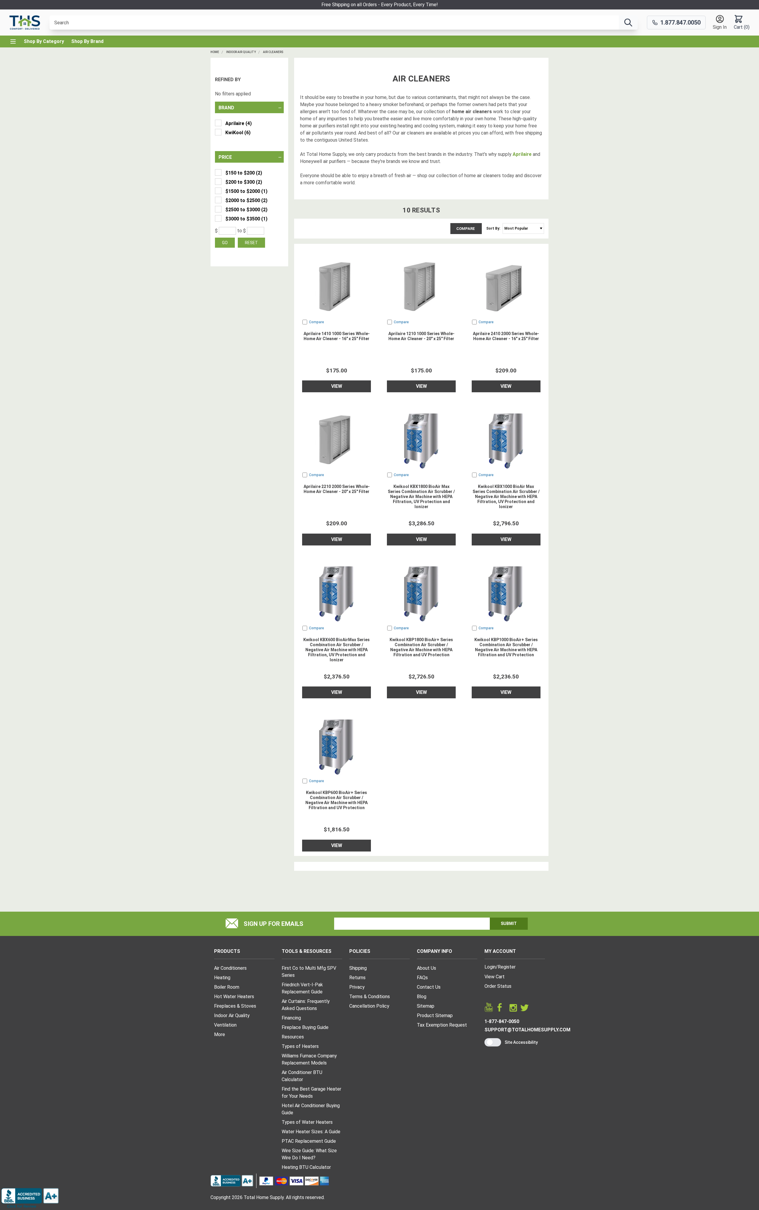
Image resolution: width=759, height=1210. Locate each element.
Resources (293, 1037)
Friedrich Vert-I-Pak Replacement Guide (302, 988)
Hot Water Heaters (234, 996)
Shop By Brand (87, 41)
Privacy (357, 987)
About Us (426, 968)
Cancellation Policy (369, 1006)
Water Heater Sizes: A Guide (311, 1131)
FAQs (422, 977)
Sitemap (425, 1006)
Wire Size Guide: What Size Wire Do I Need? (309, 1154)
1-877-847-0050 (501, 1021)
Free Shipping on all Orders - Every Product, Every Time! (379, 4)
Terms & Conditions (369, 996)
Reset (251, 242)
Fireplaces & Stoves (235, 1006)
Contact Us (429, 987)
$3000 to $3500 (246, 219)
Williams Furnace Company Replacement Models (309, 1059)
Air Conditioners (230, 968)
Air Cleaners (273, 52)
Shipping (358, 968)
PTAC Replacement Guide (309, 1141)
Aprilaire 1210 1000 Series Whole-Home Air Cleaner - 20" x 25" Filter (421, 336)
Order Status (497, 986)
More (219, 1034)
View (336, 386)
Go (225, 242)
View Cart (494, 976)
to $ (241, 230)
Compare (466, 228)
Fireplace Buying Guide (305, 1027)
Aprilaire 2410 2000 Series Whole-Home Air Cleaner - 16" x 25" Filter (506, 336)
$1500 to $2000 (246, 191)
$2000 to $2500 (246, 200)
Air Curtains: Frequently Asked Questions (306, 1004)
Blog (421, 996)
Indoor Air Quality (241, 52)
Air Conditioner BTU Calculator (302, 1076)
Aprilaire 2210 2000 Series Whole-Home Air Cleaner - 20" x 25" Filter (337, 489)
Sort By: (493, 228)
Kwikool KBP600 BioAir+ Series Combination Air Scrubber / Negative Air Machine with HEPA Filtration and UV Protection (336, 800)
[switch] (492, 1042)
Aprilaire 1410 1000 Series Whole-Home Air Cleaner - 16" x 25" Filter (337, 336)
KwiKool (238, 132)
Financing (291, 1018)
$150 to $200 (243, 173)
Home (215, 52)
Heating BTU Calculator (306, 1167)
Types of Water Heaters (307, 1122)
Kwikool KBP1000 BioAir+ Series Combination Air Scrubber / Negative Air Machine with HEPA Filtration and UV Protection (506, 647)
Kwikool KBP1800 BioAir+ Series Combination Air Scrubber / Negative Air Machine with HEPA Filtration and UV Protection (421, 647)
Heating (222, 977)
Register (507, 967)
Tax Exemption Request (442, 1025)
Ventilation (225, 1025)
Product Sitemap (435, 1015)
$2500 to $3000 (246, 209)
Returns (357, 977)
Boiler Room (226, 987)
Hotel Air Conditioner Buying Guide (311, 1109)
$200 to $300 (243, 182)
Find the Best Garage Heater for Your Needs (311, 1092)
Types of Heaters (300, 1046)
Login (490, 967)
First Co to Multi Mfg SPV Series (309, 971)
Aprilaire (238, 123)
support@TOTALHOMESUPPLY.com (527, 1030)
